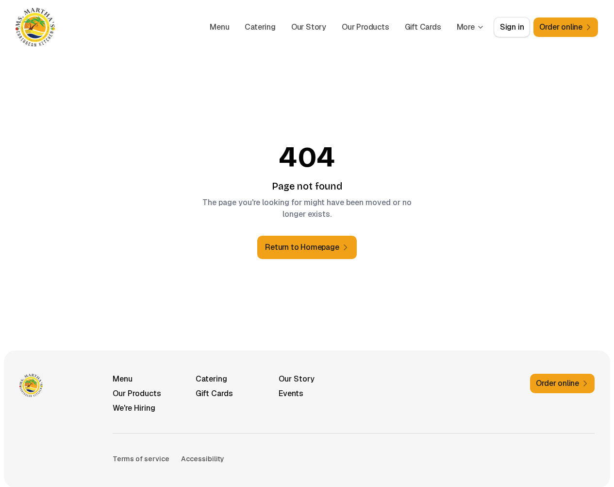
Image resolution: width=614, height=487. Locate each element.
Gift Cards (423, 27)
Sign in (512, 27)
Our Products (365, 27)
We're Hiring (134, 408)
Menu (219, 27)
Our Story (308, 27)
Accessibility (202, 458)
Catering (260, 27)
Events (291, 393)
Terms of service (141, 458)
